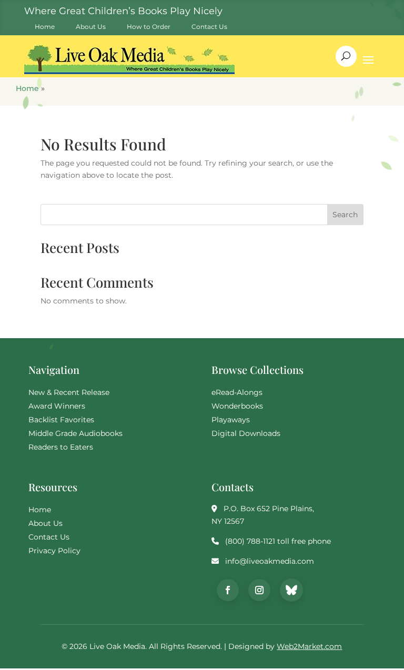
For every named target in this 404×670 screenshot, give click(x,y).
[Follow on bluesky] (291, 590)
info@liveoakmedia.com (269, 561)
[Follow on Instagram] (259, 590)
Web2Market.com (309, 646)
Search (345, 214)
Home (27, 88)
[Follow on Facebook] (228, 590)
